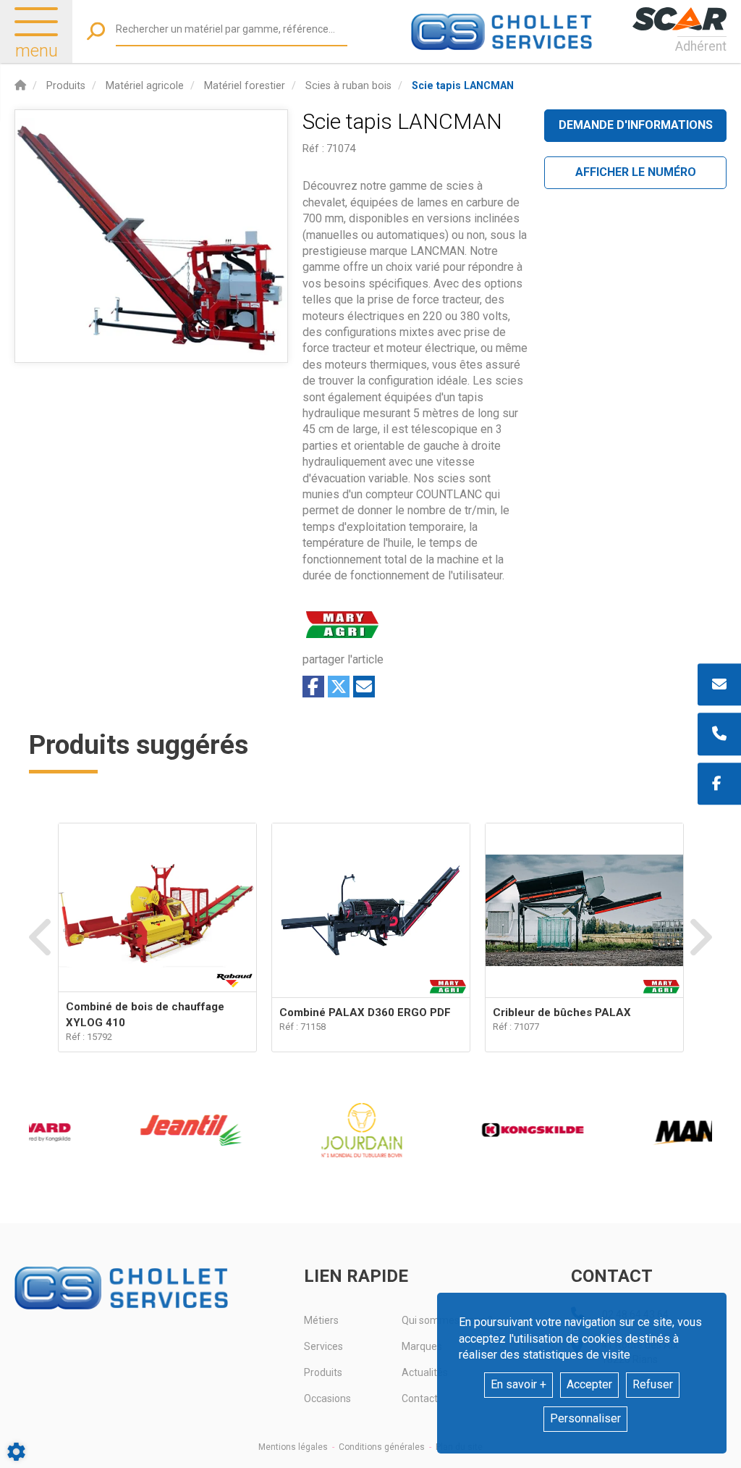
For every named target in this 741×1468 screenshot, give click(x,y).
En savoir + (518, 1384)
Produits (323, 1372)
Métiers (321, 1320)
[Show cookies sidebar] (16, 1452)
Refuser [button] (652, 1384)
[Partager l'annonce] (364, 686)
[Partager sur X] (339, 686)
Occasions (327, 1398)
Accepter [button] (589, 1384)
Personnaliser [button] (585, 1418)
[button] (463, 86)
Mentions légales (293, 1447)
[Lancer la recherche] (96, 31)
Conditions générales (382, 1447)
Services (323, 1346)
